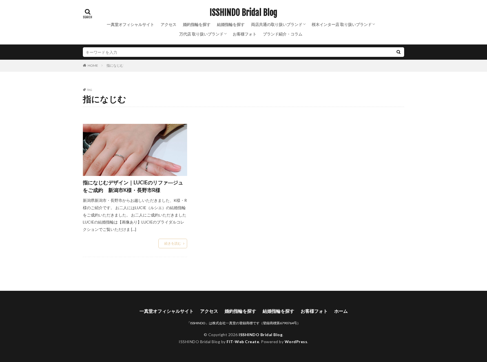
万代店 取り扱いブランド (201, 34)
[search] (398, 52)
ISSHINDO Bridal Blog (243, 12)
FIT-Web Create (243, 341)
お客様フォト (244, 34)
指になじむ (115, 65)
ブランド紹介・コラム (282, 34)
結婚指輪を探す (231, 24)
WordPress (296, 341)
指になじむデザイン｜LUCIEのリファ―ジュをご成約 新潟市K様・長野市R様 (133, 186)
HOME (93, 65)
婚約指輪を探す (197, 24)
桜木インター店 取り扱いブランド (342, 24)
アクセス (168, 24)
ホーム (341, 311)
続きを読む (172, 243)
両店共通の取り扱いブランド (276, 24)
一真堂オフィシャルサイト (130, 24)
